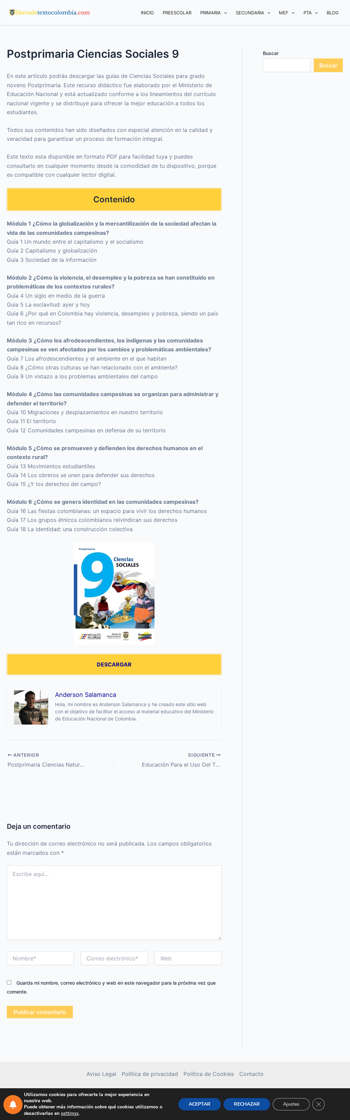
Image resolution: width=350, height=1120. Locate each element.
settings (70, 1113)
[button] (224, 12)
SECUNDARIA (250, 12)
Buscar (271, 53)
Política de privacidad (150, 1073)
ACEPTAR (200, 1104)
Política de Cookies (209, 1073)
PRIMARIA (210, 12)
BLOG (333, 12)
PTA (308, 12)
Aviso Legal (101, 1073)
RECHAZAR (247, 1104)
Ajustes (291, 1104)
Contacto (251, 1073)
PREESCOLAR (177, 12)
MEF (283, 12)
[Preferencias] (13, 1104)
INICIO (147, 12)
